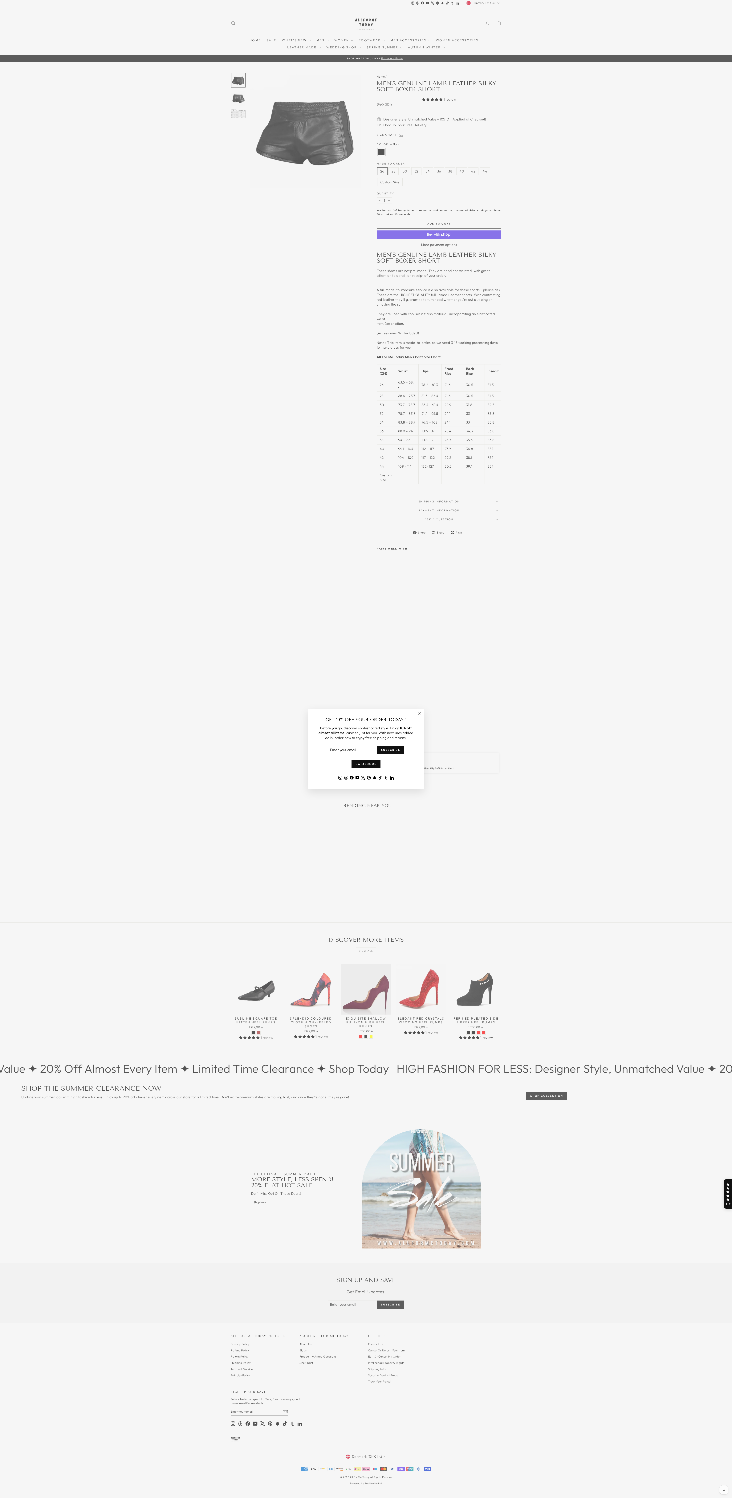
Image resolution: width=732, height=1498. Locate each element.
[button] (728, 1194)
